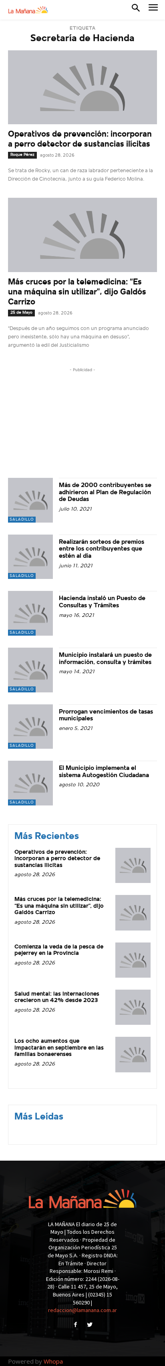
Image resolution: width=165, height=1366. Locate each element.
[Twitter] (90, 1325)
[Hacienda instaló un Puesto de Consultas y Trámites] (30, 613)
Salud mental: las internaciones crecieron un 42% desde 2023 (56, 997)
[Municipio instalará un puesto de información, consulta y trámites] (30, 670)
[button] (135, 9)
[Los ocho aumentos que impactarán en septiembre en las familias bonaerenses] (133, 1054)
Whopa (53, 1361)
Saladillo (22, 519)
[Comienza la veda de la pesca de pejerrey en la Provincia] (133, 960)
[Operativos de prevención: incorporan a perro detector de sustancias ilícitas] (82, 87)
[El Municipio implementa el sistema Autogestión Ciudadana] (30, 783)
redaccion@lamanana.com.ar (82, 1310)
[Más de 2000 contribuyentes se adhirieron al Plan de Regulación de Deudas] (30, 500)
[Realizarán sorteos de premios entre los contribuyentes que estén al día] (30, 557)
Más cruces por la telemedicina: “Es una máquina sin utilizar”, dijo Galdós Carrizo (77, 292)
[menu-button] (153, 10)
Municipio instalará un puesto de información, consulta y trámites (105, 659)
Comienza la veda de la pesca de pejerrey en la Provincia (58, 950)
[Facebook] (75, 1325)
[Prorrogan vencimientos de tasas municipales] (30, 726)
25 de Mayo (21, 312)
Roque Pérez (22, 155)
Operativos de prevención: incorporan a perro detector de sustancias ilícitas (57, 859)
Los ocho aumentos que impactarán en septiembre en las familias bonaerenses (59, 1048)
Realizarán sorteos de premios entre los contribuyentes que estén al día (101, 549)
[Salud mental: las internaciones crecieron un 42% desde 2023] (133, 1007)
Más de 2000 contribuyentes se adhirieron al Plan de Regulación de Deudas (105, 492)
